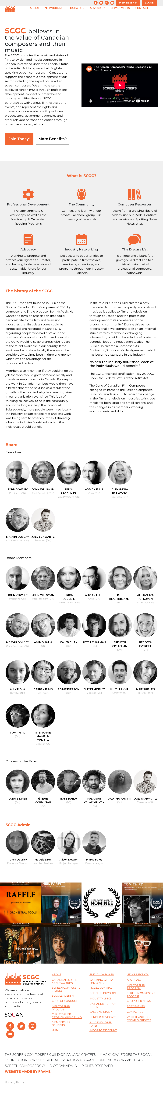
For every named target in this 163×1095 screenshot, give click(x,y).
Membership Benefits (61, 1024)
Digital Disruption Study (103, 1005)
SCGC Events (136, 1006)
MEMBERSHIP (128, 2)
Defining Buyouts (102, 993)
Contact (141, 8)
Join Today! (19, 139)
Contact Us (135, 1011)
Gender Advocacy (102, 1017)
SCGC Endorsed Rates (100, 1024)
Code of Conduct (64, 1000)
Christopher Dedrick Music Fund (67, 1016)
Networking (54, 8)
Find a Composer (101, 974)
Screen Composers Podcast (141, 995)
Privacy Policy (15, 1082)
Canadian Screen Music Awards (64, 981)
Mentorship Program (61, 1008)
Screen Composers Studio (66, 989)
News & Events (138, 974)
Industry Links (100, 998)
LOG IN (149, 2)
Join (55, 1030)
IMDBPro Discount (103, 1030)
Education (76, 8)
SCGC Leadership (64, 995)
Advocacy (97, 8)
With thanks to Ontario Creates (139, 1019)
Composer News (139, 1000)
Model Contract (101, 987)
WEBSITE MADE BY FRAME (27, 1071)
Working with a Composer (101, 981)
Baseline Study (100, 1011)
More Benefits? (53, 139)
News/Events (120, 8)
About (34, 8)
